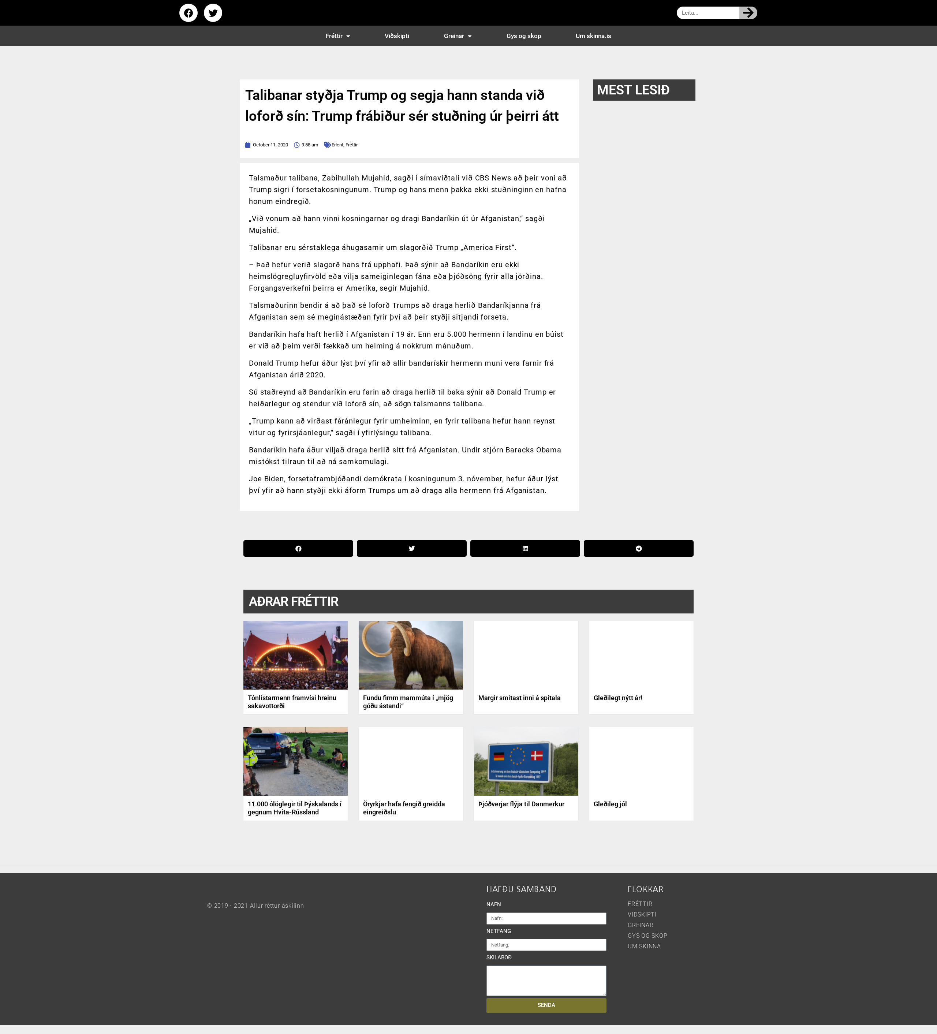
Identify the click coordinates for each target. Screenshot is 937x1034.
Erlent (337, 145)
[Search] (748, 13)
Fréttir (334, 36)
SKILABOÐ (499, 957)
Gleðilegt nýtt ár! (618, 698)
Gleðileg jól (610, 804)
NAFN (493, 904)
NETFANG (498, 931)
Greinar (454, 36)
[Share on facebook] (298, 548)
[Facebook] (188, 13)
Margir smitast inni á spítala (519, 698)
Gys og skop (524, 36)
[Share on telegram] (639, 548)
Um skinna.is (593, 36)
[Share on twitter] (412, 548)
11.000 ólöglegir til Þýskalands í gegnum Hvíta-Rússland (294, 808)
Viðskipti (397, 36)
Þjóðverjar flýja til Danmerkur (521, 804)
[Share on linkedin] (525, 548)
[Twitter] (213, 13)
